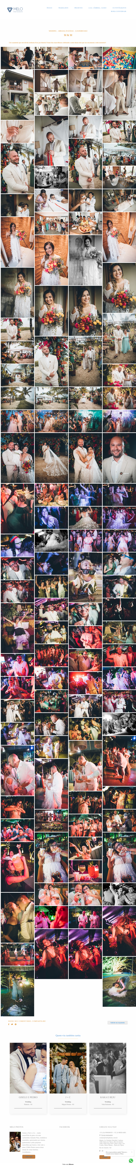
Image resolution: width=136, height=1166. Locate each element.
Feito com (68, 1164)
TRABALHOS (63, 8)
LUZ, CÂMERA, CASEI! (98, 8)
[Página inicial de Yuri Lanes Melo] (15, 9)
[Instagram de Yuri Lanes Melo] (102, 1151)
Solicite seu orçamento (118, 1023)
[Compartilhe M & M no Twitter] (12, 1024)
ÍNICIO (49, 8)
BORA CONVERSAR (118, 11)
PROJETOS (78, 8)
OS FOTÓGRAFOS (119, 8)
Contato (104, 1157)
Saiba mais (28, 1157)
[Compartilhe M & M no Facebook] (8, 1024)
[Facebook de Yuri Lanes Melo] (99, 1151)
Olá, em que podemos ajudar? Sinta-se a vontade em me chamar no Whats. (116, 1153)
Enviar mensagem (107, 1135)
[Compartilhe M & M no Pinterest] (15, 1024)
